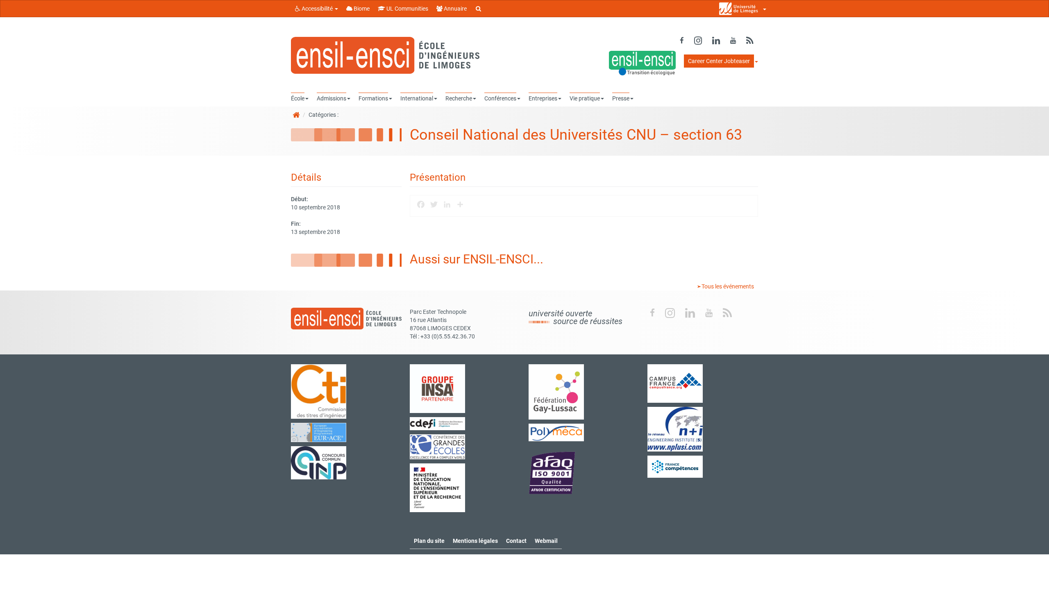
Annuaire (455, 8)
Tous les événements (727, 286)
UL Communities (406, 8)
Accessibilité (317, 8)
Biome (361, 8)
